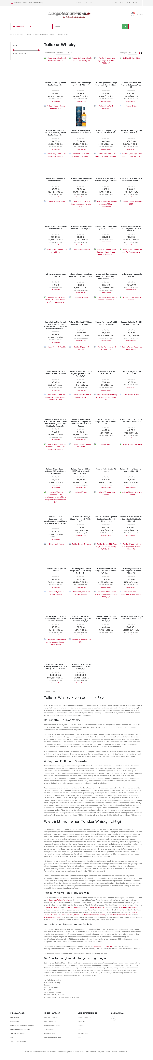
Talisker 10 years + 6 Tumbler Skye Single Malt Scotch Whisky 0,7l (80, 374)
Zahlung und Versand (18, 1033)
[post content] (55, 68)
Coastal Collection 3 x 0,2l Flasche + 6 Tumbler (131, 323)
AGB (11, 1037)
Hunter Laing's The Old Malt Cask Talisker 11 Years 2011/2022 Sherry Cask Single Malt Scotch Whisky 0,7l (55, 325)
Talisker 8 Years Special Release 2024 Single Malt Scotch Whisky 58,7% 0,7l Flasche (81, 422)
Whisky (29, 34)
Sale (79, 1029)
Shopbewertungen (84, 1017)
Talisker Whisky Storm (70, 915)
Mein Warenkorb (50, 1021)
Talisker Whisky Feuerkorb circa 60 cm (131, 373)
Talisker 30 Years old (96, 907)
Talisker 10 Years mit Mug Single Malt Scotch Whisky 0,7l (105, 421)
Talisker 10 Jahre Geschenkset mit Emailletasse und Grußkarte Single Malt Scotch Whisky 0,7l (55, 521)
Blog (79, 1037)
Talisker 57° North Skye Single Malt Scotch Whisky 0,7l (80, 519)
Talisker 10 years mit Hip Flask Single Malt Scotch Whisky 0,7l (131, 571)
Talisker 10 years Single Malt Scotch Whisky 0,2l (131, 470)
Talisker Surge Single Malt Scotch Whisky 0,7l (55, 179)
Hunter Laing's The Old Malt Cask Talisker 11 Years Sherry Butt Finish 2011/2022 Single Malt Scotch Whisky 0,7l (55, 422)
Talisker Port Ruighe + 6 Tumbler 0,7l (106, 373)
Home (11, 34)
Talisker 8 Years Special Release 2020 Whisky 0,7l (81, 132)
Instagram (81, 1021)
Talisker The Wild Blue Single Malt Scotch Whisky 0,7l (81, 227)
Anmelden (105, 3)
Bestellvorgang (49, 1029)
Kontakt (80, 1025)
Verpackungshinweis (18, 1041)
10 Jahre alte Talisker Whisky (58, 900)
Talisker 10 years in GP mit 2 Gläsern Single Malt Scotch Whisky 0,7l (131, 519)
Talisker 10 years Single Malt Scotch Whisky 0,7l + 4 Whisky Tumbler (106, 519)
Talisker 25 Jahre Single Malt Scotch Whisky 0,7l (131, 132)
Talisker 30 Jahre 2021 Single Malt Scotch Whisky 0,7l (131, 617)
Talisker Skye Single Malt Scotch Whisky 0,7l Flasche (105, 179)
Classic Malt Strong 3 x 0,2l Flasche (55, 570)
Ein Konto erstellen (133, 3)
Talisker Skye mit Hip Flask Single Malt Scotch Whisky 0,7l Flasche (105, 571)
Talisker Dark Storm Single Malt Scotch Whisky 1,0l (80, 84)
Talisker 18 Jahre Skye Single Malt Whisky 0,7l (55, 227)
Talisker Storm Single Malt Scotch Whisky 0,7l (55, 84)
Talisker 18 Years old (52, 907)
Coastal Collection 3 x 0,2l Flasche (105, 470)
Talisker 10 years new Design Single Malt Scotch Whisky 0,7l (106, 85)
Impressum (14, 1017)
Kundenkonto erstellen (52, 1025)
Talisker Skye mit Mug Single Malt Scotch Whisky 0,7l (131, 420)
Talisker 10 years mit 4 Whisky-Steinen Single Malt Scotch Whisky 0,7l (81, 618)
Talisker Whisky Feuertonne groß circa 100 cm (106, 227)
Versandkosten (55, 101)
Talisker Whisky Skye (52, 917)
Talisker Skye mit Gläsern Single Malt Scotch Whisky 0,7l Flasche (80, 571)
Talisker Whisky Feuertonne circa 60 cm (55, 275)
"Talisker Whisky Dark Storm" (120, 915)
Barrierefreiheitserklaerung (20, 1029)
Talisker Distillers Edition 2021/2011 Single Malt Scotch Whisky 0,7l (106, 618)
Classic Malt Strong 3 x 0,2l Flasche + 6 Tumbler (106, 323)
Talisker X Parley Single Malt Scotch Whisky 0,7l (81, 179)
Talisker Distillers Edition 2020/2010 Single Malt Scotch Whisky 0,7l (80, 471)
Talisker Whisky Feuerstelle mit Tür (131, 275)
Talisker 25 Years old (73, 907)
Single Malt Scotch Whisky (44, 34)
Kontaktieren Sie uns (118, 3)
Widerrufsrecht (49, 1033)
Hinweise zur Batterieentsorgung (22, 1025)
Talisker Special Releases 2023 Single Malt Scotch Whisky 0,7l (131, 228)
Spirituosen (19, 34)
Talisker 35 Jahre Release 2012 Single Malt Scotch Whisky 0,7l (81, 666)
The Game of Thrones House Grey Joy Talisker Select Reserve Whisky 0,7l (106, 276)
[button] (63, 60)
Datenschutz (14, 1021)
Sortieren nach (49, 53)
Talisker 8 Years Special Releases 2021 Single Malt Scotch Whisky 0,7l (55, 471)
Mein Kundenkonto (51, 1017)
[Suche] (125, 26)
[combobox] (90, 26)
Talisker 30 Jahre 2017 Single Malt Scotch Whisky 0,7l (80, 323)
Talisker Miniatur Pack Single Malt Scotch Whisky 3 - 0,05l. (80, 275)
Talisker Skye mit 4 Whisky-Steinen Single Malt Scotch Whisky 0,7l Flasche (55, 618)
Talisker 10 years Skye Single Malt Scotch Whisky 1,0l (131, 179)
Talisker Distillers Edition (128, 907)
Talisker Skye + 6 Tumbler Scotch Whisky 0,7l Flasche (55, 373)
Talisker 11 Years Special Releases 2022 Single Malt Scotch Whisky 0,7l (55, 133)
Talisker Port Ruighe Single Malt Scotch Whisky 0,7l (105, 132)
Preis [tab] (15, 46)
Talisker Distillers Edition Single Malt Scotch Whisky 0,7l (131, 85)
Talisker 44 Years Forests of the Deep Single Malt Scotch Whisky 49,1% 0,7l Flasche (55, 666)
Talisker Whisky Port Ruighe (94, 915)
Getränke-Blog (83, 1033)
